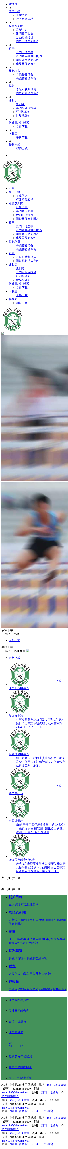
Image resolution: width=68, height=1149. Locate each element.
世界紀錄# (22, 115)
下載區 (13, 133)
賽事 (12, 48)
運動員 (13, 100)
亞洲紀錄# (22, 111)
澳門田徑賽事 (24, 52)
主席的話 (22, 15)
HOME (13, 4)
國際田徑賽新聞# (27, 41)
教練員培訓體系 (19, 122)
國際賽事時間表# (27, 59)
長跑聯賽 (14, 70)
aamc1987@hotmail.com (15, 1092)
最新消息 (22, 29)
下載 (58, 680)
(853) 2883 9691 (56, 1084)
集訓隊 (20, 104)
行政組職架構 (24, 18)
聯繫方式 (14, 144)
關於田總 (14, 11)
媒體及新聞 (16, 26)
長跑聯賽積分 (24, 74)
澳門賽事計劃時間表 (29, 56)
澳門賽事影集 (24, 33)
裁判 (12, 85)
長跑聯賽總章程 (26, 78)
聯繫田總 (22, 148)
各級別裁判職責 (26, 89)
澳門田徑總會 (49, 1092)
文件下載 (22, 126)
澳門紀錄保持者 (26, 108)
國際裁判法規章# (27, 93)
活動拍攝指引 (24, 37)
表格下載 (22, 137)
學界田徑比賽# (25, 63)
